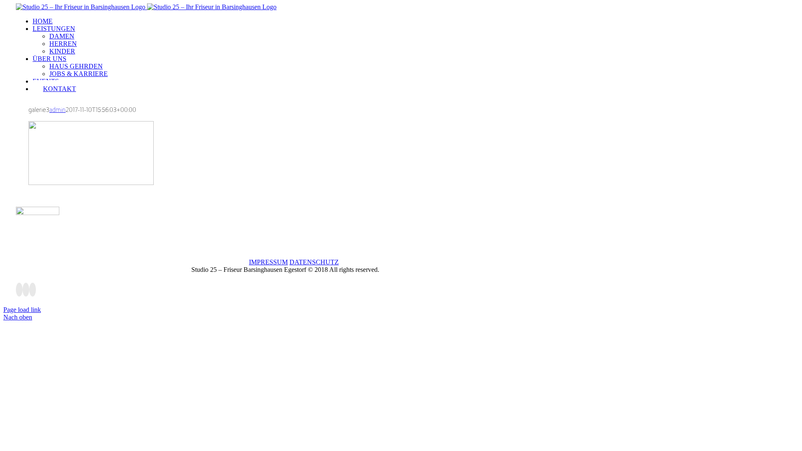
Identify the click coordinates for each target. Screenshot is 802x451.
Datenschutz (314, 262)
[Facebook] (19, 289)
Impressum (268, 262)
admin (57, 109)
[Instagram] (26, 289)
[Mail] (32, 289)
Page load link (22, 309)
